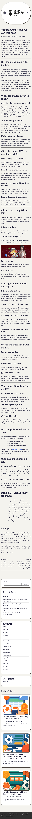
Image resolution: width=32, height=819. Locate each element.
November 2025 (7, 649)
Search (5, 581)
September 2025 (7, 655)
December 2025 (7, 646)
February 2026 (6, 640)
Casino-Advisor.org (17, 814)
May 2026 (5, 632)
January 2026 (6, 643)
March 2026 (6, 638)
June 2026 (5, 629)
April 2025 (5, 669)
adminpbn (23, 36)
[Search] (28, 13)
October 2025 (6, 652)
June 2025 (5, 663)
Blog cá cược (10, 553)
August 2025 (6, 658)
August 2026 (6, 626)
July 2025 (5, 660)
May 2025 (5, 666)
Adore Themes (10, 816)
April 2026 (5, 635)
